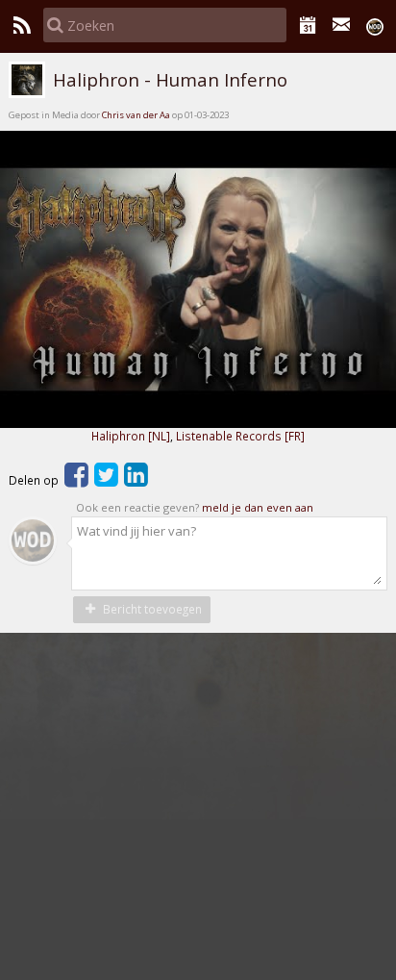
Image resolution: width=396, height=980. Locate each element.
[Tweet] (106, 480)
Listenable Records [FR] (240, 435)
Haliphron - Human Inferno (167, 79)
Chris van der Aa (136, 115)
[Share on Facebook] (76, 480)
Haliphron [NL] (130, 435)
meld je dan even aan (257, 507)
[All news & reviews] (21, 25)
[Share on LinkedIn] (136, 480)
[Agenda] (308, 25)
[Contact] (342, 25)
